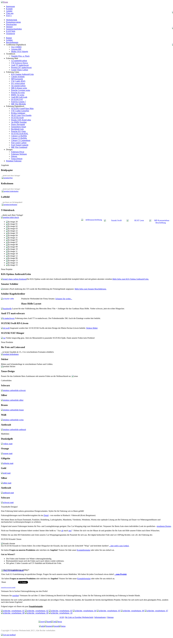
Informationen (100, 617)
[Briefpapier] (9, 205)
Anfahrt (9, 11)
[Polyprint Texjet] (10, 217)
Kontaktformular (83, 550)
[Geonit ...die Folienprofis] (55, 626)
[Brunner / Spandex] (48, 626)
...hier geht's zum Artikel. (119, 546)
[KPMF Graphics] (48, 622)
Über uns (9, 13)
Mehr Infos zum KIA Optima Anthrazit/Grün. (130, 279)
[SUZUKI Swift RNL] (5, 328)
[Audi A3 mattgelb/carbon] (12, 570)
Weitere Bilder (92, 328)
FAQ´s (9, 15)
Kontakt (9, 9)
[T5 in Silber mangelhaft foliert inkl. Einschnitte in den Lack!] (12, 611)
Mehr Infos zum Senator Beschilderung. (91, 289)
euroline (15, 595)
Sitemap (110, 617)
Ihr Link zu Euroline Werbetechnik (79, 617)
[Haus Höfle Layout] (6, 308)
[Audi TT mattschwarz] (8, 318)
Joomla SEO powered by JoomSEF (8, 587)
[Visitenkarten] (10, 191)
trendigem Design (164, 526)
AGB (61, 617)
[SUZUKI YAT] (3, 338)
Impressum (10, 6)
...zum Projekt (120, 574)
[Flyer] (7, 178)
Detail (46, 515)
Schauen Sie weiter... (63, 299)
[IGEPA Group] (62, 626)
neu (70, 530)
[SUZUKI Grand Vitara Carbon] (14, 279)
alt (62, 530)
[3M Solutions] (53, 622)
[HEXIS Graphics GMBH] (59, 622)
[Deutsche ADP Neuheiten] (41, 626)
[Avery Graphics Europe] (42, 622)
